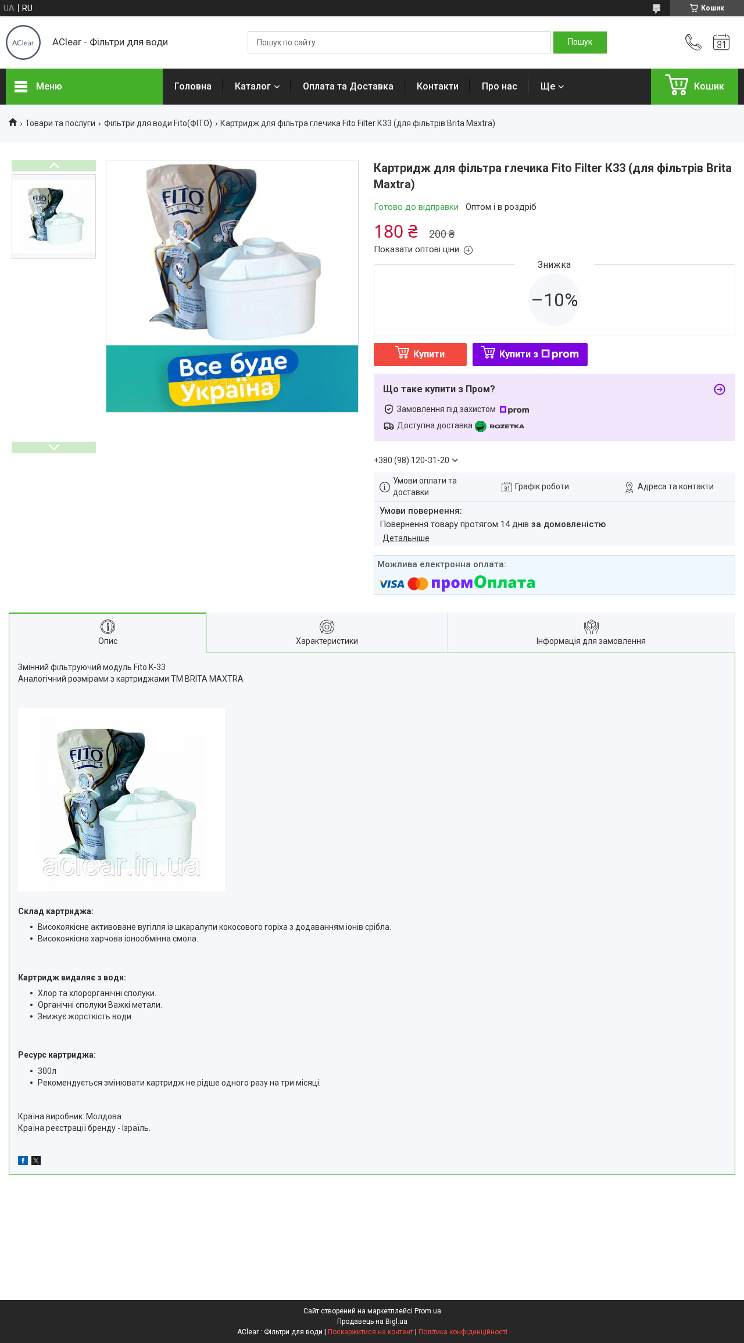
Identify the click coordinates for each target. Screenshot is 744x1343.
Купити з (518, 354)
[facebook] (23, 1162)
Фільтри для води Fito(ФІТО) (158, 123)
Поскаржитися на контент (370, 1332)
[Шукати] (580, 42)
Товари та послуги (60, 123)
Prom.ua (427, 1311)
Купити (429, 354)
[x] (36, 1162)
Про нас (499, 86)
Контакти (438, 86)
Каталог (253, 86)
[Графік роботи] (721, 42)
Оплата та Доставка (348, 86)
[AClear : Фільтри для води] (23, 42)
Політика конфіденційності (463, 1332)
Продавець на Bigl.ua (372, 1321)
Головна (193, 86)
